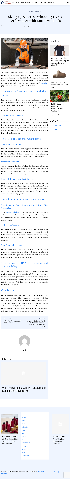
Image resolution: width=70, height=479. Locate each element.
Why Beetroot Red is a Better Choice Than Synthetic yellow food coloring (10, 440)
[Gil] (24, 341)
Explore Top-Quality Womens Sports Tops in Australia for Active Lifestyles (60, 61)
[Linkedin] (60, 125)
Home (31, 11)
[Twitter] (52, 129)
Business (37, 11)
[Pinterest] (64, 125)
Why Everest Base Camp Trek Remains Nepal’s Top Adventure (24, 389)
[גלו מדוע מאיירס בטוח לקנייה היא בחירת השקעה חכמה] (59, 74)
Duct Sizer (44, 83)
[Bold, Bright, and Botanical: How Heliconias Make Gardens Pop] (59, 95)
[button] (68, 2)
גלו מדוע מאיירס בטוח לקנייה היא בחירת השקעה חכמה (59, 84)
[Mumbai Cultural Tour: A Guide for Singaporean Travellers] (60, 424)
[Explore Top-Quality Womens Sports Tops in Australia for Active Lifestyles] (59, 50)
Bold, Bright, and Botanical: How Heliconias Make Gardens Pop (57, 107)
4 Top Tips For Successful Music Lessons (12, 322)
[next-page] (8, 396)
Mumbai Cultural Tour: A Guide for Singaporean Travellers (59, 440)
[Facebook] (52, 125)
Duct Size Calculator (12, 212)
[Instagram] (56, 125)
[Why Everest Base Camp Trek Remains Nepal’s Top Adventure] (23, 373)
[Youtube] (56, 129)
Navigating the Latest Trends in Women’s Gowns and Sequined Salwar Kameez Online (35, 323)
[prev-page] (3, 396)
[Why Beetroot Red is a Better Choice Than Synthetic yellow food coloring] (9, 424)
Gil (3, 26)
